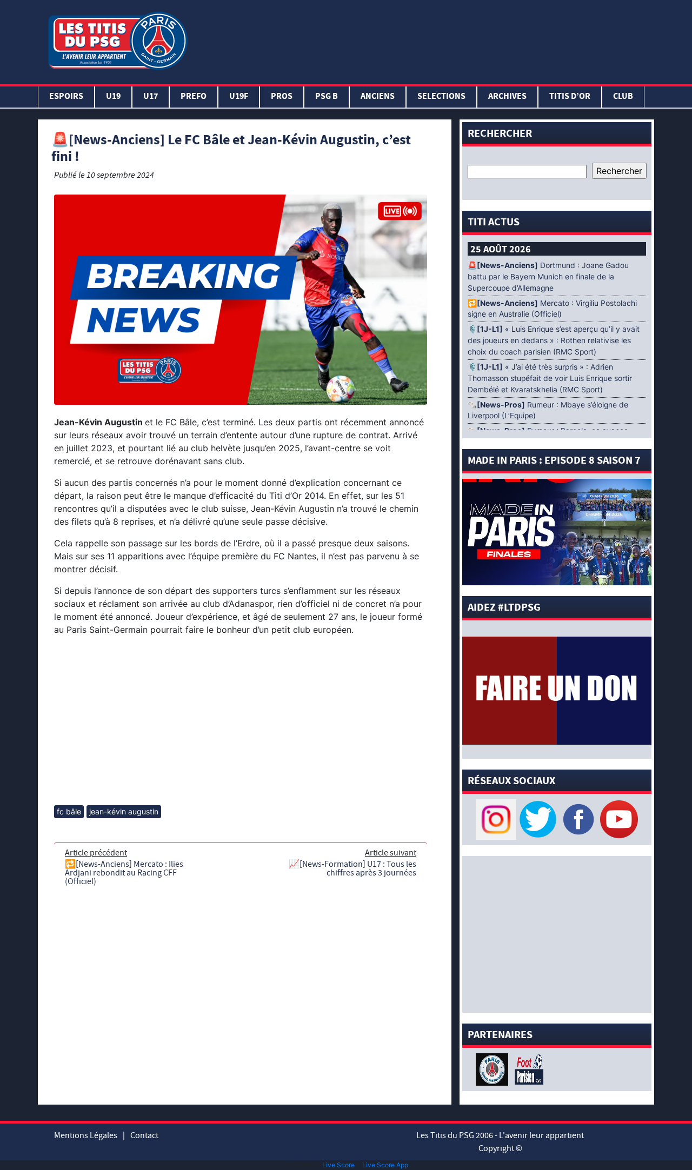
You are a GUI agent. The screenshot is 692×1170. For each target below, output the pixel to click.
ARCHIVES (507, 97)
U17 (150, 97)
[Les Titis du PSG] (117, 39)
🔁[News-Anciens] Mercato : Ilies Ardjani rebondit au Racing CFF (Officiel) (124, 873)
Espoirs (66, 97)
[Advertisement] (423, 39)
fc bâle (69, 811)
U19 (113, 97)
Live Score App (385, 1165)
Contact (144, 1135)
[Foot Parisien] (527, 1068)
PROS (281, 97)
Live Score (338, 1165)
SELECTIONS (441, 97)
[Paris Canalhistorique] (493, 1068)
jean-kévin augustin (123, 811)
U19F (238, 97)
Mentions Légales (85, 1135)
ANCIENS (378, 97)
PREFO (194, 97)
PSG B (326, 97)
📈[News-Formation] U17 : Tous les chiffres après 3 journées (352, 868)
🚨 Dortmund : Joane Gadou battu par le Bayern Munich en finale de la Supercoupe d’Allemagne (548, 276)
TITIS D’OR (569, 97)
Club (623, 97)
